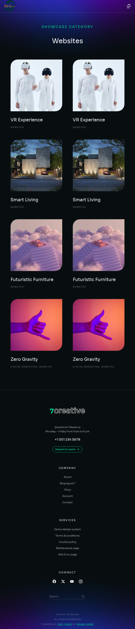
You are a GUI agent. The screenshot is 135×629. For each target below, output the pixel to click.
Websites (17, 127)
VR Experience (27, 120)
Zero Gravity (24, 359)
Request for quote (65, 449)
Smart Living (24, 200)
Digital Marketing (24, 366)
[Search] (83, 596)
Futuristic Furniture (32, 279)
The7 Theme (64, 624)
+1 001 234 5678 (67, 439)
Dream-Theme (85, 624)
